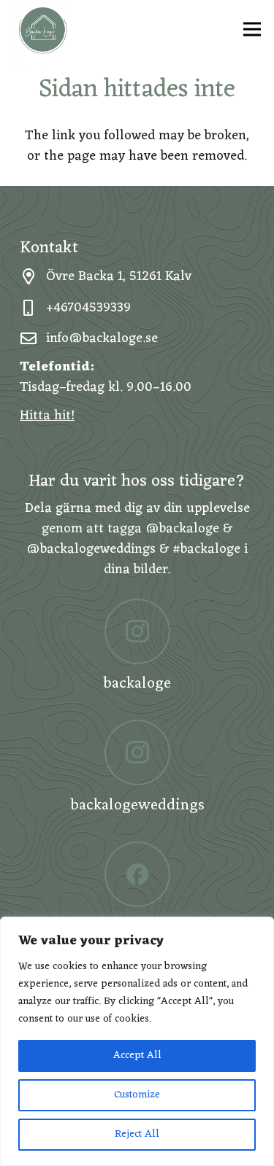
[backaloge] (137, 631)
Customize (137, 1095)
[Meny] (252, 29)
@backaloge (182, 528)
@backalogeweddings (91, 549)
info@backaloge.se (102, 338)
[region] (137, 1041)
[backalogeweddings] (137, 752)
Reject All (137, 1134)
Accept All (137, 1055)
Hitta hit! (47, 415)
